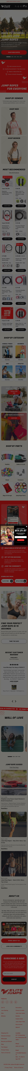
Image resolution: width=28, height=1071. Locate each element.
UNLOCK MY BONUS (20, 540)
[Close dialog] (26, 526)
